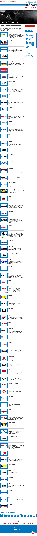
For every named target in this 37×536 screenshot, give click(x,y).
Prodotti (4, 8)
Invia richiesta (30, 25)
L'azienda (7, 8)
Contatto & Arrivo (12, 8)
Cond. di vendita (18, 8)
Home (1, 8)
